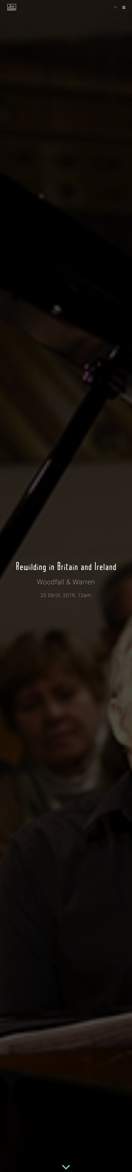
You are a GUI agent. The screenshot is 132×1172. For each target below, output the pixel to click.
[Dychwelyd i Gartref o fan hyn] (12, 7)
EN (115, 7)
